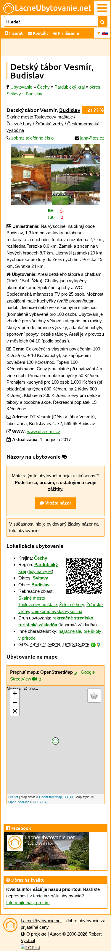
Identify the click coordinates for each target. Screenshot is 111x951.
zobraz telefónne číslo (32, 137)
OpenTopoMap (18, 801)
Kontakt (40, 33)
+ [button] (15, 693)
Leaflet (13, 796)
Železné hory (19, 123)
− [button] (15, 702)
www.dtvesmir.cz (43, 431)
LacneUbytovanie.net (41, 920)
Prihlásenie (68, 33)
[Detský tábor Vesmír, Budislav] (55, 174)
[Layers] (94, 695)
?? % (98, 110)
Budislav (69, 109)
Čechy (40, 558)
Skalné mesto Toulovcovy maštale (40, 116)
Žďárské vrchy (49, 123)
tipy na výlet (40, 571)
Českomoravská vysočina (56, 611)
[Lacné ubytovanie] (10, 925)
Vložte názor (57, 502)
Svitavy (40, 577)
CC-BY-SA (38, 801)
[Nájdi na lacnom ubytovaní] (102, 21)
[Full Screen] (14, 711)
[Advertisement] (55, 47)
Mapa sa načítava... (50, 745)
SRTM (68, 796)
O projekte (36, 933)
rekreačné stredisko (72, 617)
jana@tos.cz (92, 137)
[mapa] (75, 673)
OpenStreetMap (50, 796)
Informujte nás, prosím (28, 902)
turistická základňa (37, 624)
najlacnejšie (70, 631)
